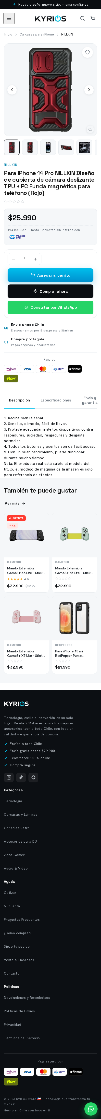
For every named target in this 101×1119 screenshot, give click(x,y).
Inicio (8, 34)
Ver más (12, 503)
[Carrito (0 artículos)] (93, 18)
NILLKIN (10, 165)
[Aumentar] (35, 259)
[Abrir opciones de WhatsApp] (91, 1109)
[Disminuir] (13, 259)
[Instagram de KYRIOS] (9, 777)
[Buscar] (82, 18)
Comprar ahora (54, 291)
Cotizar (10, 892)
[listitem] (12, 147)
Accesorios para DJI (21, 841)
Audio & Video (16, 868)
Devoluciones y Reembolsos (27, 997)
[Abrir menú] (9, 18)
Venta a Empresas (19, 960)
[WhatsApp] (33, 777)
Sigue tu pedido (17, 946)
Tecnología (13, 801)
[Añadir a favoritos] (41, 530)
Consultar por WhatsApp (54, 307)
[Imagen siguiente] (89, 90)
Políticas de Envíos (19, 1011)
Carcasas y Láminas (20, 814)
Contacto (11, 973)
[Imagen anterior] (12, 90)
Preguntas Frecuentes (22, 919)
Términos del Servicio (22, 1038)
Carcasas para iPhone (37, 34)
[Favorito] (87, 52)
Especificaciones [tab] (56, 400)
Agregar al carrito (53, 275)
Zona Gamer (14, 855)
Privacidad (12, 1024)
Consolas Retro (16, 828)
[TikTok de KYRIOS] (21, 777)
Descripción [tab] (19, 400)
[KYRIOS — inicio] (50, 18)
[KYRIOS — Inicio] (16, 703)
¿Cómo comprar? (18, 933)
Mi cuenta (12, 906)
